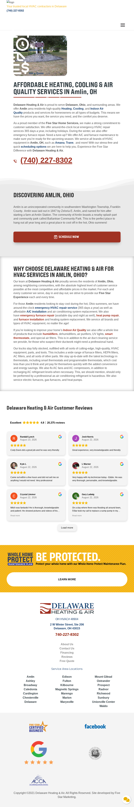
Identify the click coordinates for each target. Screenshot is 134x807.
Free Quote (67, 661)
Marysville (67, 701)
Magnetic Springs (67, 689)
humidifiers (50, 333)
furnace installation (31, 319)
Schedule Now (69, 237)
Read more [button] (15, 515)
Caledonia (30, 689)
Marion (67, 697)
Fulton (67, 680)
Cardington (30, 693)
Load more (67, 527)
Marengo (67, 693)
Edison (67, 676)
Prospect (104, 685)
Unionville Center (103, 701)
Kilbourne (66, 685)
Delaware (30, 701)
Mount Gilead (103, 676)
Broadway (30, 685)
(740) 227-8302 (15, 10)
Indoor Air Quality (74, 330)
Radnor (104, 689)
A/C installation (36, 311)
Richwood (103, 693)
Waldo (103, 706)
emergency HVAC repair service (56, 307)
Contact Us (66, 648)
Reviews (67, 656)
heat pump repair (107, 315)
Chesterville (30, 697)
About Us (67, 644)
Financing (67, 652)
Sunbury (103, 697)
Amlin (30, 676)
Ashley (30, 680)
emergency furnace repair (37, 315)
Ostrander (103, 680)
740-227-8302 (67, 634)
